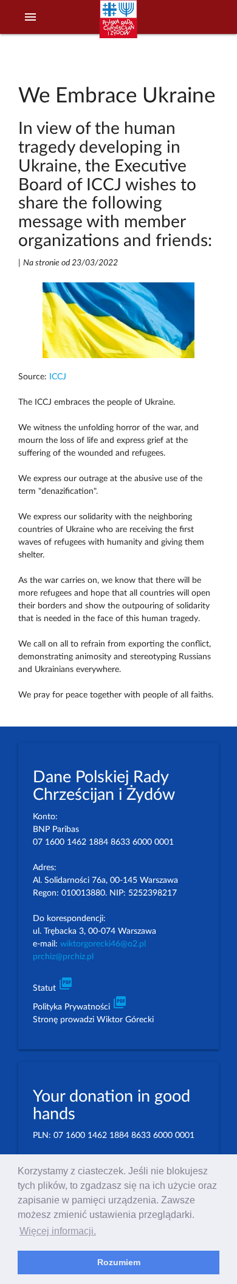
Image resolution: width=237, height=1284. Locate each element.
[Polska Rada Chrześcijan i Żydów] (118, 25)
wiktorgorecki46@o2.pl (103, 944)
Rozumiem (118, 1262)
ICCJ (57, 377)
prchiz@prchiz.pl (63, 957)
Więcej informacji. (57, 1231)
